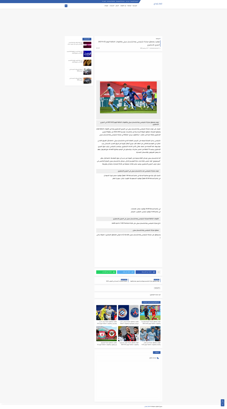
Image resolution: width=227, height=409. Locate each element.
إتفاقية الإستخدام (111, 1)
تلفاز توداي (158, 4)
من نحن (127, 1)
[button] (146, 272)
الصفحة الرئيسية (134, 1)
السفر (117, 5)
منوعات (106, 5)
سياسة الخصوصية (120, 1)
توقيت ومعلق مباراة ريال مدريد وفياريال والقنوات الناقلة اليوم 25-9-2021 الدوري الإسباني (107, 323)
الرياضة (129, 5)
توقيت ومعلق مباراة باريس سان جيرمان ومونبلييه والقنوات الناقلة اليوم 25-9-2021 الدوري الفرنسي (129, 323)
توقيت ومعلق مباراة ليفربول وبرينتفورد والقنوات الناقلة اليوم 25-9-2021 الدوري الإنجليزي (107, 344)
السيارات (112, 5)
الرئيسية (135, 5)
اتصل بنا (104, 1)
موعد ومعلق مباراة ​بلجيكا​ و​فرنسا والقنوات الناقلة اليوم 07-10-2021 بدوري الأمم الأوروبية (150, 323)
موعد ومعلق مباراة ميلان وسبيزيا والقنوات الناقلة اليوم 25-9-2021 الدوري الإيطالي (129, 344)
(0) (97, 48)
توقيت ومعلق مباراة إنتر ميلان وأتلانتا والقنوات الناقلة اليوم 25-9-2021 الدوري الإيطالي (150, 344)
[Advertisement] (113, 22)
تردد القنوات (123, 5)
